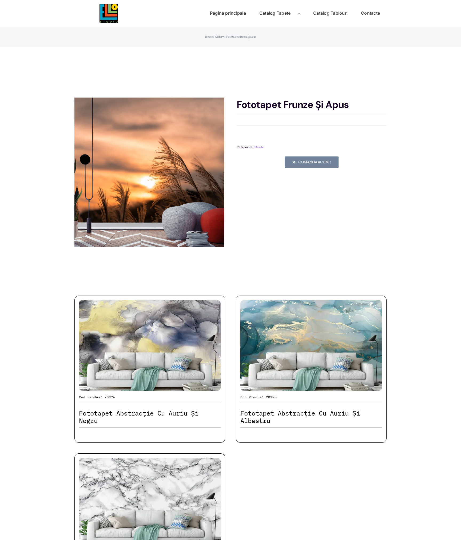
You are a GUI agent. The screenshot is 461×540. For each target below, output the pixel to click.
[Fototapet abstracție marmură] (150, 462)
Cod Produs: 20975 (258, 397)
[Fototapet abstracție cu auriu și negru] (150, 305)
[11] (109, 6)
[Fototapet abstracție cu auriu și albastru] (311, 305)
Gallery (219, 37)
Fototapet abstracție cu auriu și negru (138, 417)
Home (209, 37)
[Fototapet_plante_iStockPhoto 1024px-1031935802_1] (149, 172)
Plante (259, 147)
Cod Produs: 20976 (97, 397)
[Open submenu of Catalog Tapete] (302, 13)
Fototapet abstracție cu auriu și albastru (300, 417)
